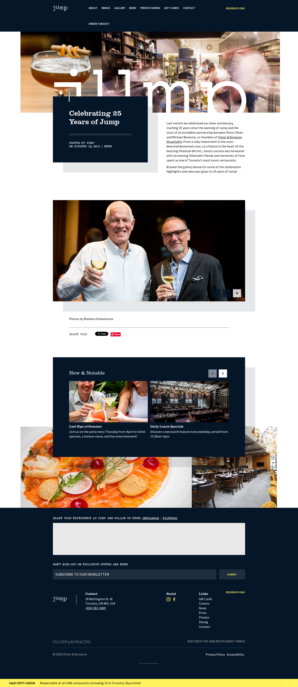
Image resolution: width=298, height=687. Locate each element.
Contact (189, 8)
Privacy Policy (215, 654)
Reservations (235, 8)
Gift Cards (171, 8)
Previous (261, 103)
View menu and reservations (149, 663)
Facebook (170, 518)
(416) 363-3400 (95, 608)
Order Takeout (99, 24)
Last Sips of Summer (85, 426)
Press (203, 613)
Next (272, 103)
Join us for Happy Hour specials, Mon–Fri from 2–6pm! (59, 683)
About (93, 8)
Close (294, 683)
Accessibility (235, 654)
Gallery (119, 8)
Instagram (150, 518)
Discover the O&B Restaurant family (216, 641)
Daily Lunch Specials (166, 426)
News (132, 8)
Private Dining (150, 8)
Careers (204, 603)
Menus (106, 8)
